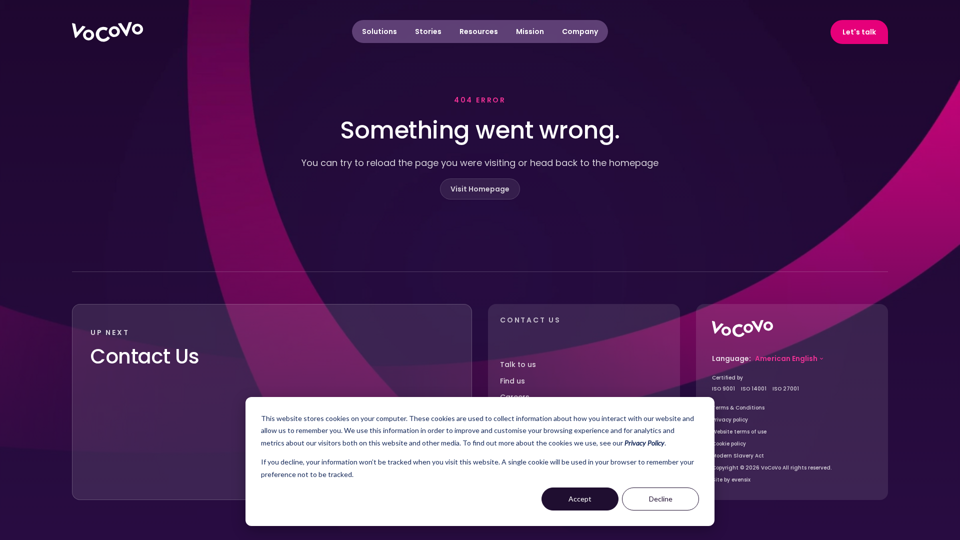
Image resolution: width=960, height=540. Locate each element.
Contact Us (145, 356)
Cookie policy (729, 444)
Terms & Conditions (738, 408)
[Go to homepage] (742, 328)
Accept (580, 498)
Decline (660, 498)
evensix (741, 480)
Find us (512, 381)
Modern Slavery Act (738, 456)
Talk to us (518, 365)
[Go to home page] (107, 32)
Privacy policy (730, 420)
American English (786, 359)
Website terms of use (739, 432)
